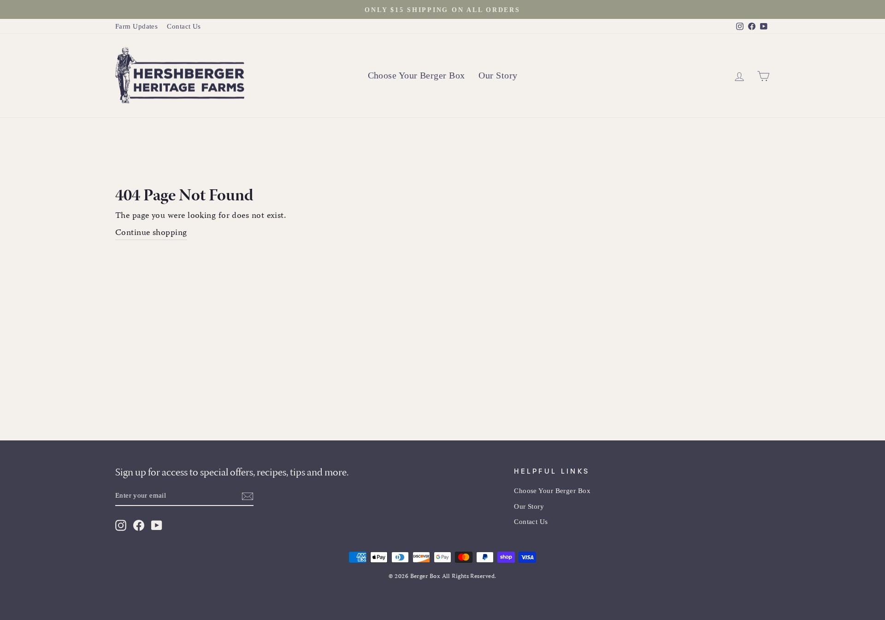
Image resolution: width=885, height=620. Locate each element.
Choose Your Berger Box (416, 75)
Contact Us (184, 26)
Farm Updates (136, 26)
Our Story (497, 75)
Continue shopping (151, 233)
